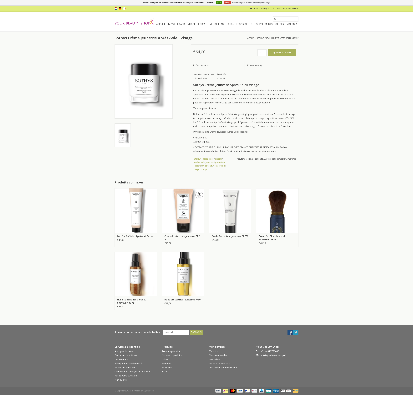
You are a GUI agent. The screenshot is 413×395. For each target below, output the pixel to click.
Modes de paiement (125, 367)
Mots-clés (167, 367)
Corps (202, 23)
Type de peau (216, 23)
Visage (191, 23)
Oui (219, 3)
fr (124, 8)
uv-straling (207, 165)
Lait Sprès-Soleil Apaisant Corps (135, 236)
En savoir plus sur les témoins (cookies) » (251, 3)
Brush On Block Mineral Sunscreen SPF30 (272, 238)
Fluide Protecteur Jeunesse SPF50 (230, 236)
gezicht (218, 158)
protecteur (220, 162)
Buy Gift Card (176, 23)
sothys (198, 165)
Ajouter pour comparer (275, 158)
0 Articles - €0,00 (262, 8)
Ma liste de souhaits (219, 363)
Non (227, 3)
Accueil (160, 23)
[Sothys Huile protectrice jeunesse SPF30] (183, 274)
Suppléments (264, 23)
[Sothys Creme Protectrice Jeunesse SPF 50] (183, 210)
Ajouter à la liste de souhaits (250, 158)
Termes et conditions (126, 355)
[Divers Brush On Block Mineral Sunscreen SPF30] (277, 210)
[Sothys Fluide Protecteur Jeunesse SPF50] (230, 210)
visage (196, 169)
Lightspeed (149, 390)
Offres (279, 23)
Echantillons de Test (240, 23)
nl (116, 8)
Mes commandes (218, 355)
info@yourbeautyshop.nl (273, 355)
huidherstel (199, 162)
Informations (200, 65)
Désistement (121, 359)
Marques (292, 23)
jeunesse (210, 162)
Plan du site (121, 379)
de (120, 8)
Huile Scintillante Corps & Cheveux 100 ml (131, 301)
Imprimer (291, 158)
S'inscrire (213, 351)
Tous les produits (171, 351)
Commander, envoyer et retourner (133, 371)
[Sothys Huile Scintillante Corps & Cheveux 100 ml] (136, 274)
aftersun (197, 158)
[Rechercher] (274, 19)
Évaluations (254, 65)
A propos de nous (124, 351)
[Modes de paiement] (218, 390)
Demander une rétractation (223, 367)
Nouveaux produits (172, 355)
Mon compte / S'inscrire (287, 8)
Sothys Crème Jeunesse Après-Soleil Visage (277, 38)
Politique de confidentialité (128, 363)
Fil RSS (165, 371)
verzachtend (219, 165)
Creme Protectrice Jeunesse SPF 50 (182, 238)
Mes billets (214, 359)
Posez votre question (126, 375)
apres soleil (208, 158)
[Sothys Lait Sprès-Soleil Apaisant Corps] (136, 210)
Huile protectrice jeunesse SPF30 (182, 299)
